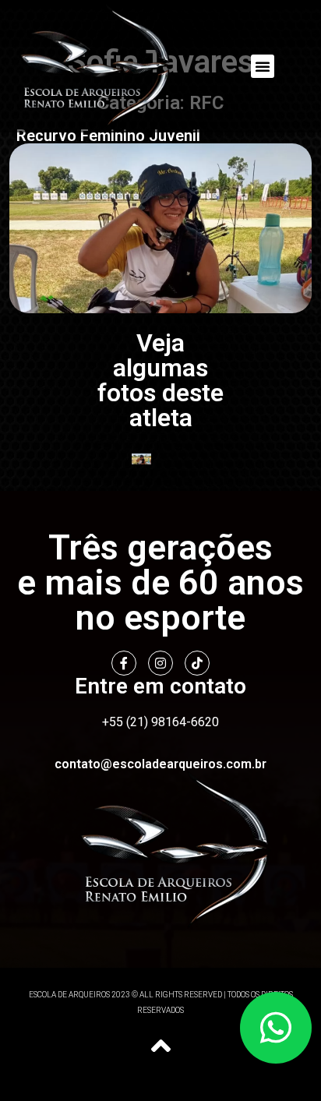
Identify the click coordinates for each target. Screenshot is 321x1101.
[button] (262, 66)
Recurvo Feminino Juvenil (108, 135)
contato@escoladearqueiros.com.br (160, 764)
